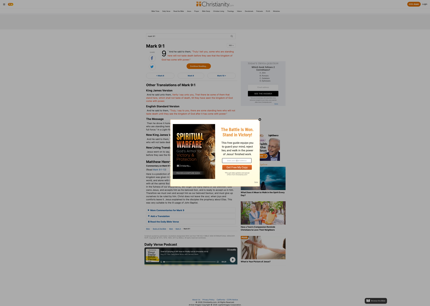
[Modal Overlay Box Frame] (215, 153)
